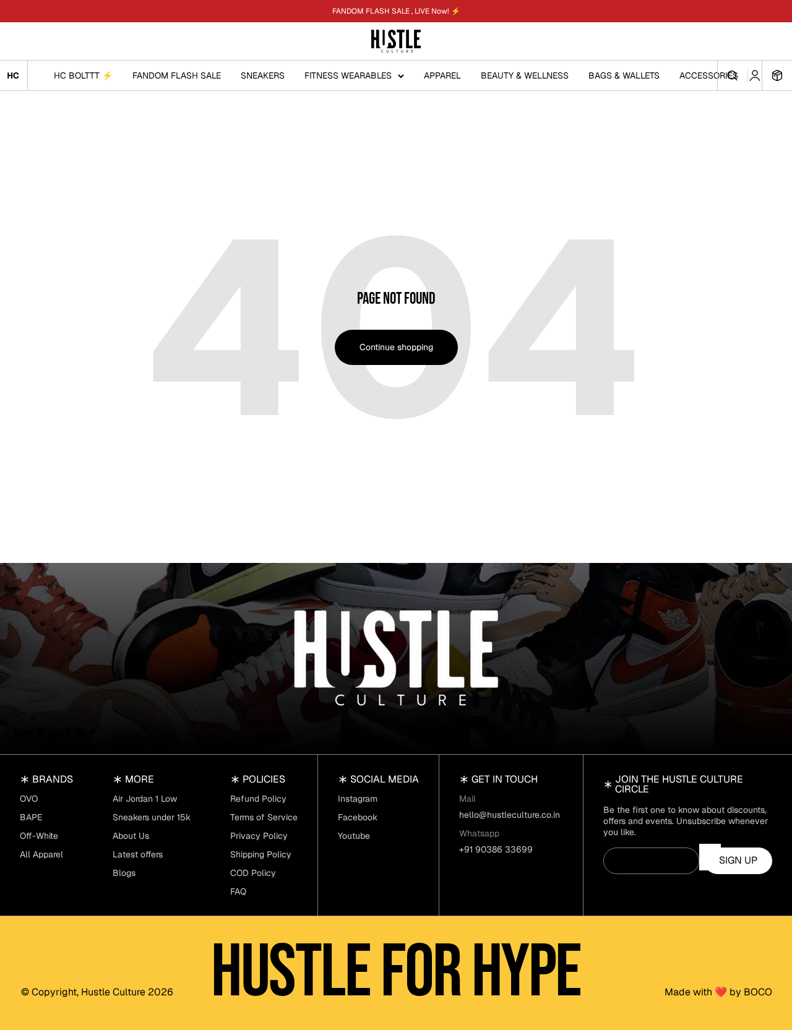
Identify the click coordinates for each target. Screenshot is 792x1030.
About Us (131, 835)
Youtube (354, 835)
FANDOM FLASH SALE (176, 75)
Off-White (39, 835)
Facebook (357, 817)
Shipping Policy (260, 854)
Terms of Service (264, 817)
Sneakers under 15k (152, 817)
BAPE (31, 817)
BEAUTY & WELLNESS (525, 75)
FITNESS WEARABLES (348, 75)
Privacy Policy (259, 835)
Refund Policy (258, 798)
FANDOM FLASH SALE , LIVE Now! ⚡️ (396, 11)
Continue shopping (396, 347)
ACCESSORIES (708, 75)
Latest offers (138, 854)
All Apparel (41, 854)
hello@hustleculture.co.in (509, 814)
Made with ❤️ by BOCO (718, 992)
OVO (29, 798)
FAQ (238, 891)
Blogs (124, 873)
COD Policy (253, 873)
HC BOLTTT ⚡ (83, 75)
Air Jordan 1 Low (145, 798)
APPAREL (442, 75)
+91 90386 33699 (496, 849)
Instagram (357, 798)
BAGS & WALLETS (624, 75)
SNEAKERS (263, 75)
